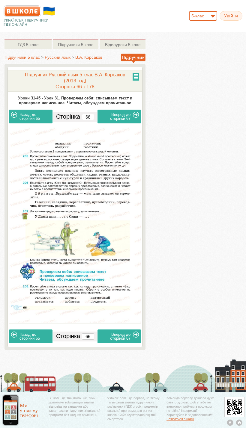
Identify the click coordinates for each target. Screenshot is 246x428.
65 (30, 116)
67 (120, 116)
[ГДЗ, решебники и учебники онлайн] (22, 11)
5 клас (28, 44)
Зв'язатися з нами (180, 419)
